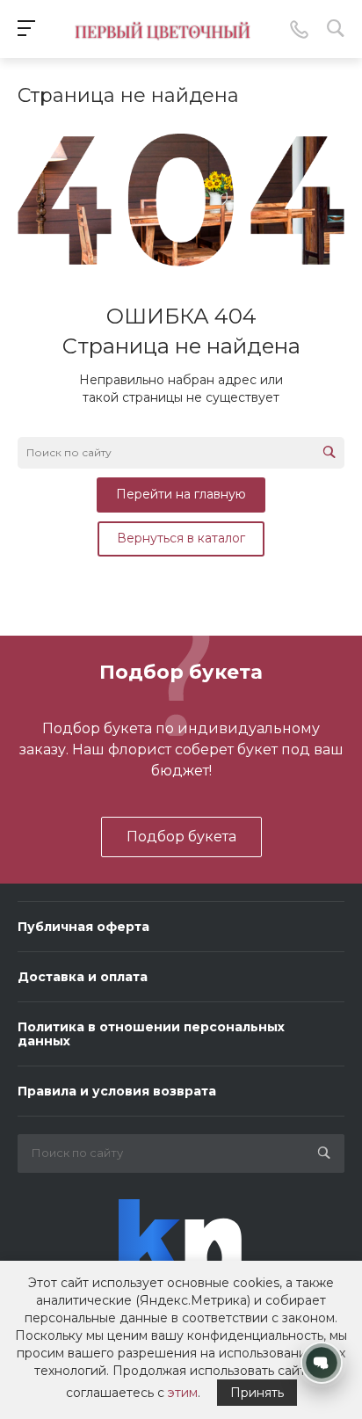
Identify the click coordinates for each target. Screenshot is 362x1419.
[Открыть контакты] (321, 1363)
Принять (257, 1393)
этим (183, 1393)
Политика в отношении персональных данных (151, 1034)
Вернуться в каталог (181, 538)
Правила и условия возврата (117, 1091)
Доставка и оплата (83, 977)
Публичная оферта (83, 927)
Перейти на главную (181, 494)
